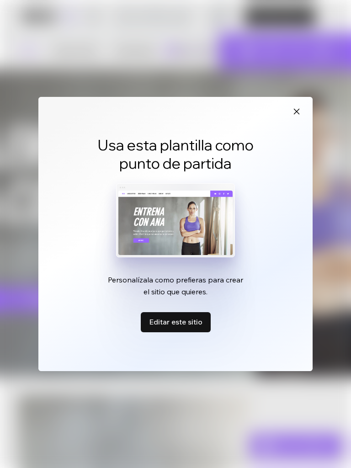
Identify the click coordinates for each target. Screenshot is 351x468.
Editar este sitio (175, 321)
